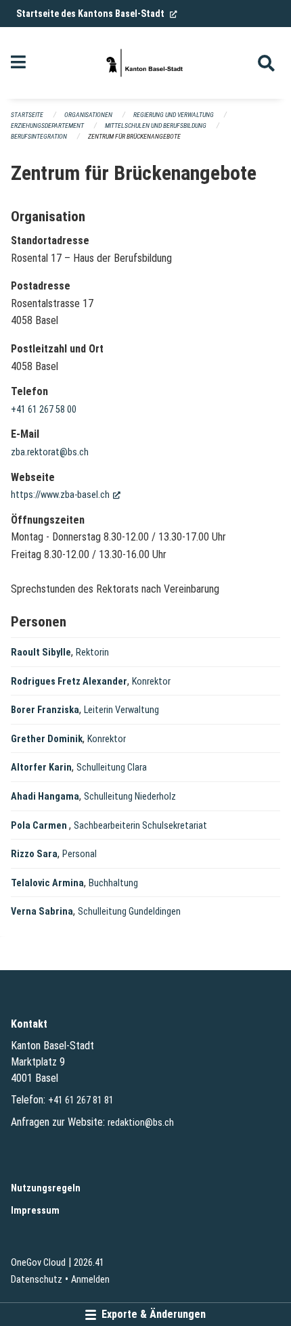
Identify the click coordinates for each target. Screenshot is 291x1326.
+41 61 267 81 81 (81, 1100)
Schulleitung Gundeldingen (129, 911)
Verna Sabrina (42, 911)
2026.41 (89, 1262)
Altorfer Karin (41, 767)
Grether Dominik (47, 739)
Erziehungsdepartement (47, 125)
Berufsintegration (39, 136)
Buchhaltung (113, 883)
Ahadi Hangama (45, 796)
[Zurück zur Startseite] (145, 63)
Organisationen (88, 114)
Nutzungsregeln (46, 1188)
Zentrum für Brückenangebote (134, 136)
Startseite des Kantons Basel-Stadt (96, 13)
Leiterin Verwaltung (121, 710)
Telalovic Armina (47, 883)
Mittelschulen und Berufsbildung (155, 125)
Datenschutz (36, 1279)
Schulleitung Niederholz (130, 796)
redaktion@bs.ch (141, 1122)
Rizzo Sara (34, 854)
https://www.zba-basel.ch (65, 495)
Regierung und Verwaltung (173, 114)
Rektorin (92, 652)
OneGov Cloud (38, 1262)
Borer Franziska (45, 710)
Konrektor (151, 681)
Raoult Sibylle (41, 652)
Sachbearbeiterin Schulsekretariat (140, 825)
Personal (79, 854)
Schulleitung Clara (111, 767)
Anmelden (90, 1279)
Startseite (27, 114)
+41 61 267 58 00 (43, 409)
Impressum (35, 1210)
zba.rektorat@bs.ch (50, 452)
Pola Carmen (40, 825)
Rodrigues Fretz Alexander (69, 681)
